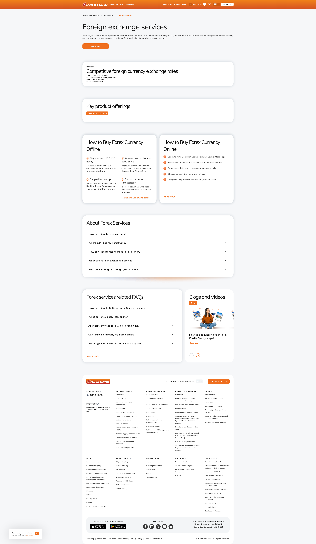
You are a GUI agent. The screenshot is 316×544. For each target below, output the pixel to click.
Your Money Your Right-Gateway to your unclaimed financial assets (187, 447)
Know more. (28, 535)
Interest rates (210, 395)
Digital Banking (122, 462)
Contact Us (120, 395)
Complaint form (122, 424)
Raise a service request (125, 412)
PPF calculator (210, 507)
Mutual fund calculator (213, 479)
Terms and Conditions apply (135, 197)
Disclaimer (123, 539)
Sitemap (89, 491)
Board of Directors (182, 462)
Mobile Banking (122, 466)
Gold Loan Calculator (213, 511)
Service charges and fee (214, 398)
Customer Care (122, 398)
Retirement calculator (213, 493)
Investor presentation (154, 466)
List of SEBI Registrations (185, 442)
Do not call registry (93, 466)
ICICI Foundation (152, 395)
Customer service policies (96, 469)
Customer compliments (125, 447)
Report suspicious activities (126, 416)
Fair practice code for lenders (97, 483)
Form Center (120, 408)
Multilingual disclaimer (95, 487)
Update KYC (91, 502)
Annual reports (151, 462)
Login (225, 4)
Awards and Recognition (185, 466)
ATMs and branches (124, 485)
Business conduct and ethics (97, 473)
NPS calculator (210, 503)
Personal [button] (114, 4)
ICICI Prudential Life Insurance (157, 405)
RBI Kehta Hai (180, 408)
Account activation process (215, 422)
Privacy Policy (136, 539)
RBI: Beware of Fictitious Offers (187, 405)
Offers (88, 495)
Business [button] (130, 4)
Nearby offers (91, 498)
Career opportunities (94, 462)
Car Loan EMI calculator (214, 476)
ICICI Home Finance (153, 426)
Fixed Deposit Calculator (214, 462)
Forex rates (209, 402)
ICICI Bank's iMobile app (125, 473)
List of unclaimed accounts (126, 437)
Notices (178, 476)
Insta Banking (121, 488)
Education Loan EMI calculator (216, 489)
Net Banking (120, 469)
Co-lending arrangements (96, 506)
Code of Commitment (154, 539)
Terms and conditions (213, 406)
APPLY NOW (169, 197)
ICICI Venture (150, 412)
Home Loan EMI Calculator (215, 472)
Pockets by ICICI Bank (124, 481)
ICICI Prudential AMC (153, 408)
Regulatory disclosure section (186, 412)
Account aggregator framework (128, 434)
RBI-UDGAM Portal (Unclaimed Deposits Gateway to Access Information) (187, 435)
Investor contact (152, 477)
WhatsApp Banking (123, 477)
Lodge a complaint (123, 420)
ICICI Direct (150, 416)
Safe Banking (180, 395)
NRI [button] (121, 4)
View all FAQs (93, 356)
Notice (148, 473)
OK (37, 534)
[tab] (97, 113)
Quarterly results (152, 469)
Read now (194, 343)
